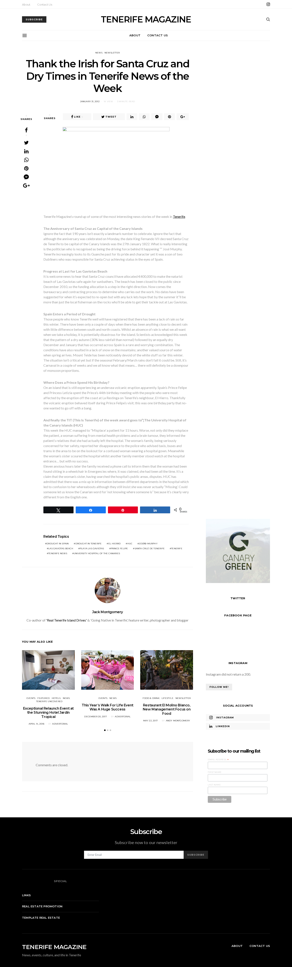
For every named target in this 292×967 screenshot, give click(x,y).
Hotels (56, 698)
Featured (43, 698)
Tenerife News (57, 553)
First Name (214, 772)
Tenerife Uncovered (49, 701)
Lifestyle (167, 698)
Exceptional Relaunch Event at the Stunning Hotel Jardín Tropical (48, 712)
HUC (130, 543)
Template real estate (41, 917)
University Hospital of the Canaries (97, 553)
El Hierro (114, 543)
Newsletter (112, 52)
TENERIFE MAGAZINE (146, 19)
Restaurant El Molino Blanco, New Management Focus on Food (167, 709)
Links (26, 895)
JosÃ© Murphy (148, 543)
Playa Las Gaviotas (92, 548)
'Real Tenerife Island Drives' (66, 620)
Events (31, 698)
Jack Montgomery (107, 612)
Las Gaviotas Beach (60, 548)
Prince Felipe (119, 548)
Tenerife (179, 216)
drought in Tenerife (88, 543)
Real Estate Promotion (42, 906)
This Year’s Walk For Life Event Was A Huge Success (107, 707)
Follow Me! (219, 686)
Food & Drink (151, 698)
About (26, 4)
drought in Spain (58, 543)
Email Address (218, 759)
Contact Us (44, 4)
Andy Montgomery (178, 720)
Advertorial (60, 723)
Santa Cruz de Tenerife (150, 548)
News (98, 52)
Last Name (214, 784)
